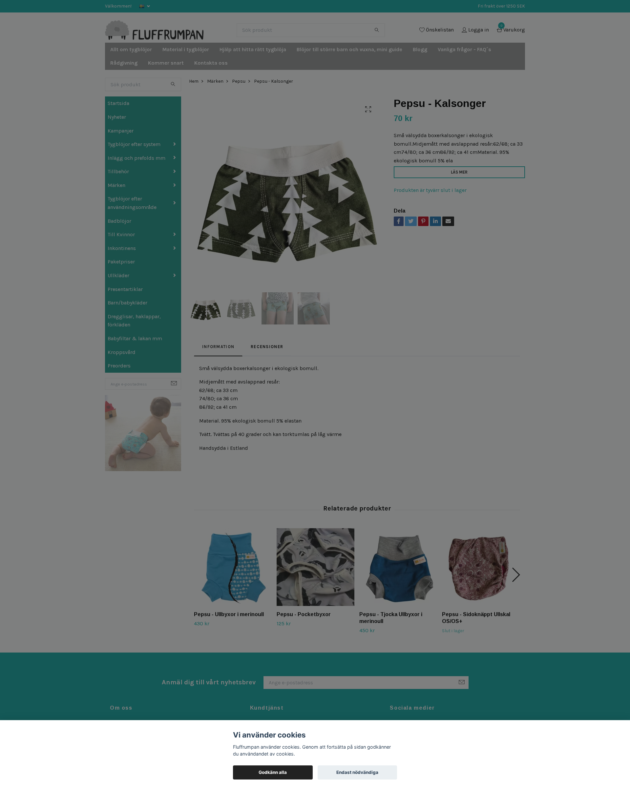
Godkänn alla (273, 772)
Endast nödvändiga (357, 772)
